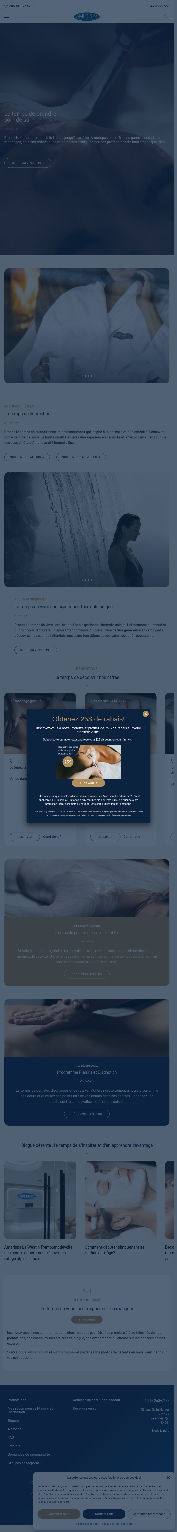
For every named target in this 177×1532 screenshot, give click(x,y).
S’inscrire (88, 782)
